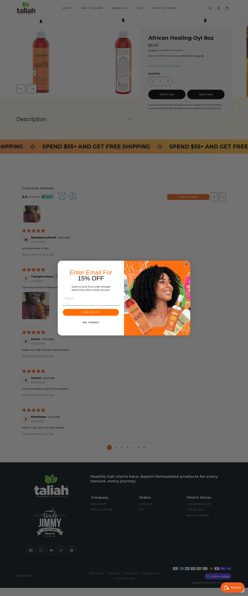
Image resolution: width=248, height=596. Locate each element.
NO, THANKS (91, 322)
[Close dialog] (186, 264)
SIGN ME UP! (91, 312)
